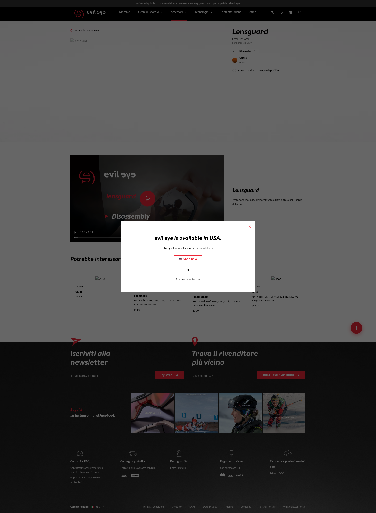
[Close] (250, 226)
